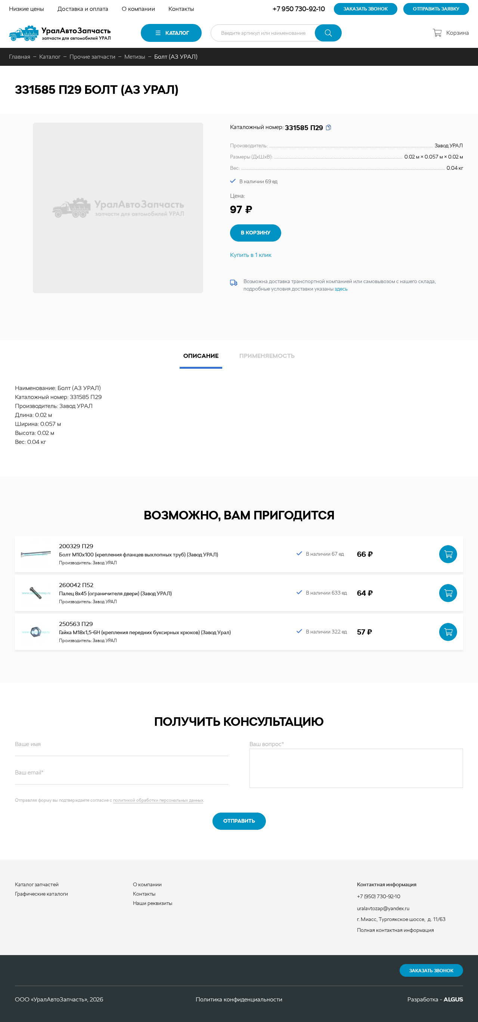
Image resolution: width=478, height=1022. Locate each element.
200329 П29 (76, 546)
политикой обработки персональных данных (158, 800)
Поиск (328, 33)
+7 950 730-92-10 (299, 9)
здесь (341, 289)
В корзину (255, 233)
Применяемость (267, 355)
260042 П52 (76, 585)
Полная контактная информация (395, 930)
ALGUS (453, 999)
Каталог (177, 33)
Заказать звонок (431, 970)
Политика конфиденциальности (239, 999)
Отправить (239, 821)
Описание (200, 355)
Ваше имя (28, 744)
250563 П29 (76, 623)
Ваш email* (29, 772)
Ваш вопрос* (266, 744)
